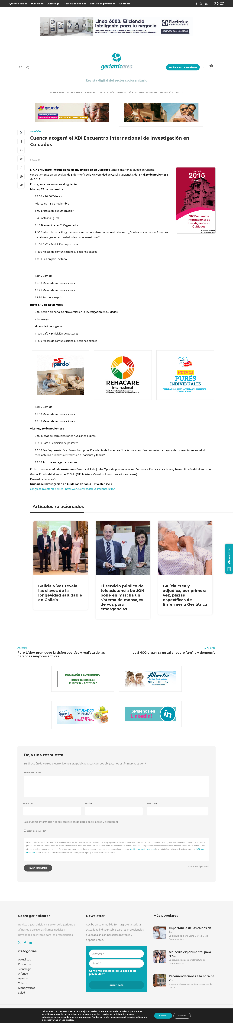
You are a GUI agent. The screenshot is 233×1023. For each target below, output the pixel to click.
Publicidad (37, 3)
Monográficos (148, 92)
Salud (179, 92)
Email (88, 803)
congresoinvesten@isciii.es (46, 489)
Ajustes (182, 1015)
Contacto (124, 3)
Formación (166, 92)
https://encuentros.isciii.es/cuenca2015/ (90, 489)
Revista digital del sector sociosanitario (116, 80)
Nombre (28, 803)
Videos (22, 983)
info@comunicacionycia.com (142, 849)
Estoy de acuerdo (36, 831)
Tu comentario (32, 772)
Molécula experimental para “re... (190, 954)
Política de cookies (75, 3)
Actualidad (57, 92)
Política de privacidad (103, 3)
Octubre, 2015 (36, 160)
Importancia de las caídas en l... (190, 930)
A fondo (90, 92)
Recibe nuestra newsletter (183, 67)
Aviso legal (53, 3)
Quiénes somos (18, 3)
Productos (73, 92)
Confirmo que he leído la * (112, 972)
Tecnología (107, 92)
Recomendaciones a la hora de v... (191, 978)
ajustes (69, 1020)
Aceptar (163, 1015)
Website (152, 803)
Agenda (121, 92)
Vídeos (132, 92)
